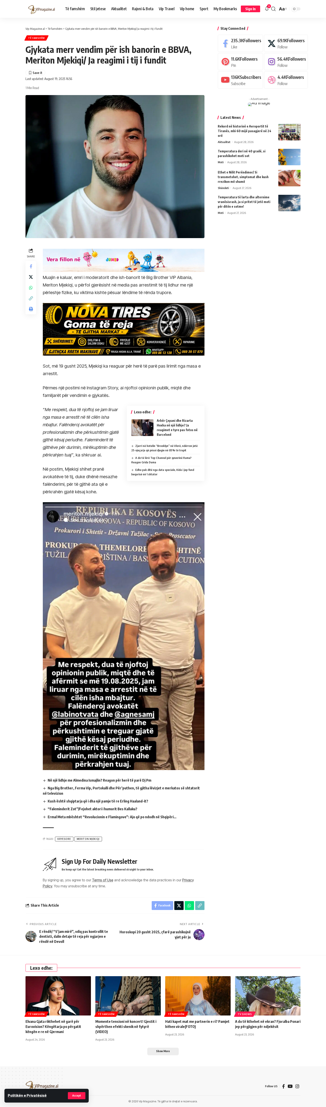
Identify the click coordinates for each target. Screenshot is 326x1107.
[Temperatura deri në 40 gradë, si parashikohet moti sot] (289, 157)
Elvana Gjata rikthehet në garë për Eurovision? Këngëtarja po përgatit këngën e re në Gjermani (53, 1026)
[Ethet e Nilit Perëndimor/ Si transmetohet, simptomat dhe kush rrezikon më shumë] (289, 178)
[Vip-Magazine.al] (42, 9)
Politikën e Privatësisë (27, 1095)
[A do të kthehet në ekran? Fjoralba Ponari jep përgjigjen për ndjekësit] (267, 995)
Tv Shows (245, 1014)
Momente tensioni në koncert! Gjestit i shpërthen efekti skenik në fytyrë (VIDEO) (125, 1026)
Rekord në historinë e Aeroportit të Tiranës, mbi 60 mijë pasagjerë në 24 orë (244, 130)
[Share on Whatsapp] (31, 287)
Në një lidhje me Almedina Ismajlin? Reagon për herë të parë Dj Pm (99, 780)
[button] (76, 1095)
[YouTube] (290, 1086)
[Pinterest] (240, 61)
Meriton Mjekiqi (88, 839)
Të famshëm (36, 38)
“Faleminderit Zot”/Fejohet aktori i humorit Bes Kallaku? (92, 809)
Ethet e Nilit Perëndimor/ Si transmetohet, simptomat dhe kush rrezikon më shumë (243, 176)
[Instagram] (286, 61)
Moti (221, 162)
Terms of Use (102, 880)
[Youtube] (240, 79)
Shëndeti (223, 187)
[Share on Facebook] (31, 266)
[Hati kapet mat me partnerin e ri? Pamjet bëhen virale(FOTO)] (198, 995)
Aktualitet (224, 141)
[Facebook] (240, 43)
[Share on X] (31, 276)
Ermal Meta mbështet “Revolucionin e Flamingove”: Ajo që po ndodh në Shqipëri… (112, 817)
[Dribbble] (286, 79)
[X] (286, 43)
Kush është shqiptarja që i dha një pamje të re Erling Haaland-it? (98, 801)
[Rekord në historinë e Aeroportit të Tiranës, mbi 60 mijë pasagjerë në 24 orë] (289, 132)
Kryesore (64, 839)
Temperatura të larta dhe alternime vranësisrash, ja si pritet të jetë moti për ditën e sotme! (244, 201)
